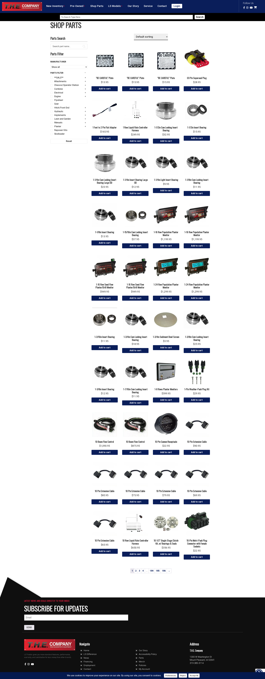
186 (164, 570)
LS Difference (90, 654)
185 (158, 570)
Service (148, 6)
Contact (162, 6)
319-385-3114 (197, 663)
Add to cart (104, 88)
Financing (88, 661)
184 (151, 570)
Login (177, 6)
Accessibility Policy (148, 654)
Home (86, 650)
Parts (141, 658)
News (86, 658)
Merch (142, 661)
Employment (89, 665)
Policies (142, 665)
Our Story (133, 6)
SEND (29, 627)
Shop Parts (96, 6)
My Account (144, 669)
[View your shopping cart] (256, 8)
